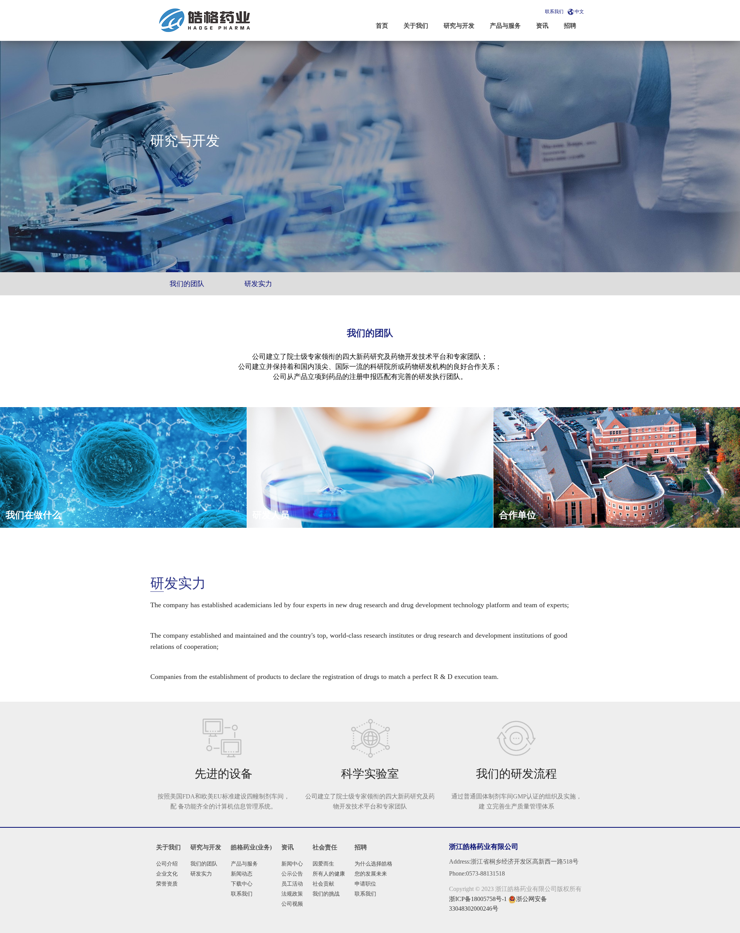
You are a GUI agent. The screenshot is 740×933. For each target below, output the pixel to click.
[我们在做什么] (123, 466)
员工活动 (292, 884)
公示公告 (292, 874)
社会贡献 (323, 884)
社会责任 (325, 847)
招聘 (361, 847)
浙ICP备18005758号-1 (478, 899)
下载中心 (241, 884)
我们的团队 (203, 864)
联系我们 (554, 11)
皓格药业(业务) (251, 847)
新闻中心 (292, 864)
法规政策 (292, 894)
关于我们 (168, 847)
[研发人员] (370, 466)
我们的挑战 (326, 894)
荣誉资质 (167, 884)
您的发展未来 (371, 874)
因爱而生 (323, 864)
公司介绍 (167, 864)
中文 (579, 11)
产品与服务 (244, 864)
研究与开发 (205, 847)
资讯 (287, 847)
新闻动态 (241, 874)
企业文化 (167, 874)
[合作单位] (616, 467)
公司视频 (292, 904)
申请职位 (365, 884)
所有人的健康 (329, 874)
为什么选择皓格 (373, 864)
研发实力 (201, 874)
